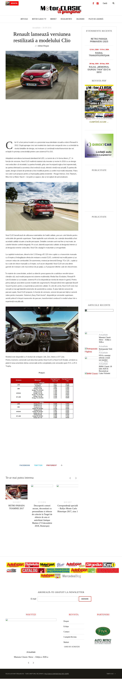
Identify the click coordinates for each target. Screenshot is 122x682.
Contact (66, 632)
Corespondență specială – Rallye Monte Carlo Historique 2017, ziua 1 (67, 508)
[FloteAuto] (32, 567)
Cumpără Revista (70, 637)
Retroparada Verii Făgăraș (105, 350)
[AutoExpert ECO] (82, 572)
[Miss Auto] (11, 572)
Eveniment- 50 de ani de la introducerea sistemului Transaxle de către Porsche (99, 318)
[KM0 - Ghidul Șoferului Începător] (109, 567)
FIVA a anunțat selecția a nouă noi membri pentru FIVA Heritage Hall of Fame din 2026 (105, 361)
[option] (17, 497)
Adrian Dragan (43, 45)
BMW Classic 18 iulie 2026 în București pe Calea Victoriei (105, 369)
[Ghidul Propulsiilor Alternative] (57, 572)
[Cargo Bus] (94, 567)
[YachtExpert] (61, 567)
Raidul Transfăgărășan (99, 54)
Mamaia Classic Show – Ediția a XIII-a (105, 339)
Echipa (66, 626)
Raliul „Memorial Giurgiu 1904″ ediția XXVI (99, 69)
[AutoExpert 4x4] (50, 578)
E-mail (33, 599)
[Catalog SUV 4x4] (33, 572)
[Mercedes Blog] (71, 578)
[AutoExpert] (15, 567)
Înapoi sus (110, 674)
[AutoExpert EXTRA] (107, 572)
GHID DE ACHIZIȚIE (72, 647)
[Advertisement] (42, 121)
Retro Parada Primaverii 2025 (99, 40)
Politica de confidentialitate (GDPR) (57, 674)
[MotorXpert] (47, 567)
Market (66, 642)
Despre (66, 621)
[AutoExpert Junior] (75, 567)
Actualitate (37, 28)
